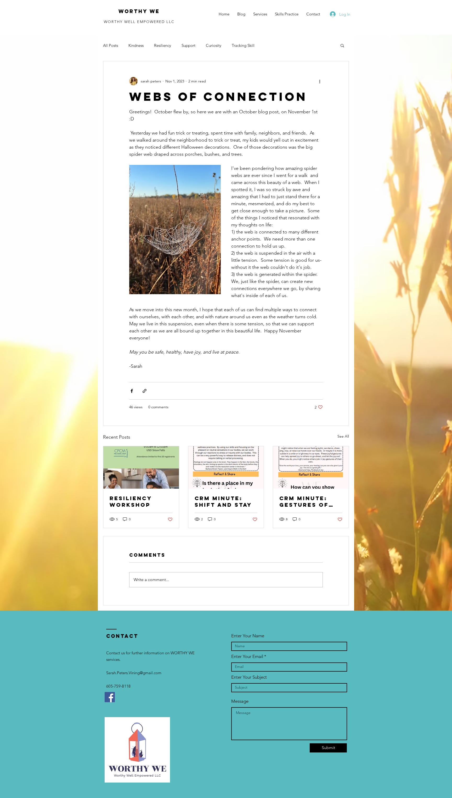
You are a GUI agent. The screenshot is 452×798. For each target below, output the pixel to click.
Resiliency (162, 45)
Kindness (136, 45)
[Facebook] (110, 697)
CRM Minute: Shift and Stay (223, 501)
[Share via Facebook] (131, 390)
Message (239, 701)
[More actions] (320, 81)
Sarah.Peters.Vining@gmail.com (133, 672)
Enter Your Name (247, 636)
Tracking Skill (243, 45)
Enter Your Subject (249, 677)
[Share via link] (144, 390)
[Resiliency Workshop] (141, 467)
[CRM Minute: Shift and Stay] (226, 467)
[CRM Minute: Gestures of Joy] (311, 467)
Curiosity (213, 45)
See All (343, 436)
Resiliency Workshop (131, 501)
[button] (342, 45)
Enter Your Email (247, 656)
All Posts (110, 45)
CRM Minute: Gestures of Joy (304, 501)
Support (188, 45)
